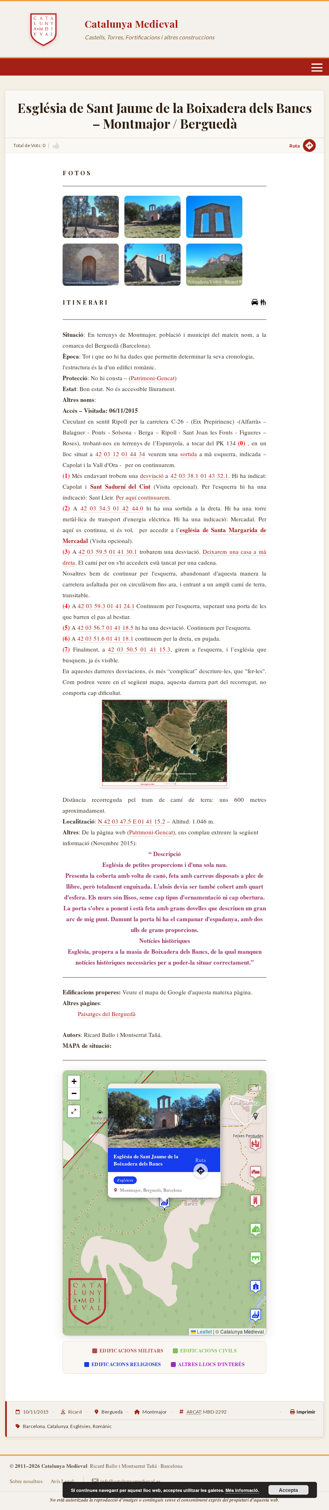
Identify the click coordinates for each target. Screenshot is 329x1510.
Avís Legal (62, 1481)
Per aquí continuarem (142, 497)
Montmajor (154, 1412)
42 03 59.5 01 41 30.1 (108, 551)
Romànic (102, 1426)
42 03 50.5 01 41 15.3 (139, 649)
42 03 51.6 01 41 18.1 (105, 638)
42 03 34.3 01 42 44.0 (112, 508)
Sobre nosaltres (26, 1481)
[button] (164, 1203)
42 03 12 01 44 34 (120, 454)
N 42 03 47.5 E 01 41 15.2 (131, 821)
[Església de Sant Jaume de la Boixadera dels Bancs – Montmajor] (91, 217)
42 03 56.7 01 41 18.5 (105, 627)
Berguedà (112, 1412)
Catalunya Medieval (131, 23)
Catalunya (57, 1426)
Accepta (288, 1490)
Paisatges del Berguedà (107, 1014)
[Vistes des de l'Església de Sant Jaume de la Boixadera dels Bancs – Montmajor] (214, 265)
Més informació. (242, 1490)
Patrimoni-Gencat (153, 378)
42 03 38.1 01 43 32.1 (199, 475)
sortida (188, 454)
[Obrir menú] (317, 68)
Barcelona (34, 1426)
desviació (152, 475)
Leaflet (204, 1331)
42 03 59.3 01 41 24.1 (106, 606)
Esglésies (80, 1426)
